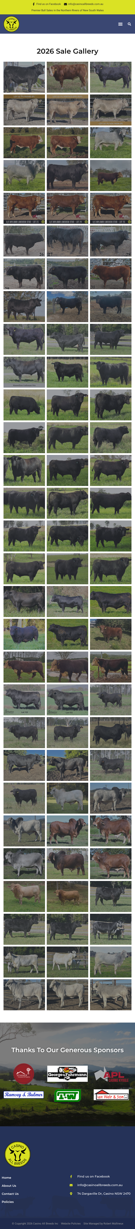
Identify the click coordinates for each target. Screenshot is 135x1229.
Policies (8, 1202)
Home (6, 1177)
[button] (120, 24)
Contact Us (10, 1194)
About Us (9, 1185)
